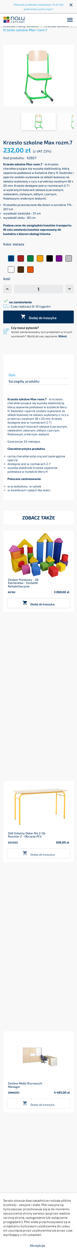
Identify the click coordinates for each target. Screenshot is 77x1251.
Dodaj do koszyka (38, 317)
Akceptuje (37, 1245)
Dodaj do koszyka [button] (38, 603)
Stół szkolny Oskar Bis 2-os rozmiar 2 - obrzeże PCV (26, 835)
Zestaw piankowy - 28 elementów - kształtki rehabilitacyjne (23, 583)
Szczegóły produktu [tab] (24, 381)
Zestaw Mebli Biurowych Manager (25, 1085)
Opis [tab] (12, 375)
